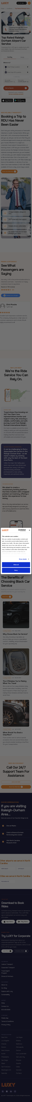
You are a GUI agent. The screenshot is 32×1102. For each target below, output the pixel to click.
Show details (23, 559)
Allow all (16, 564)
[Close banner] (29, 530)
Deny (15, 570)
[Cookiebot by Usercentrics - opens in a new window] (19, 530)
